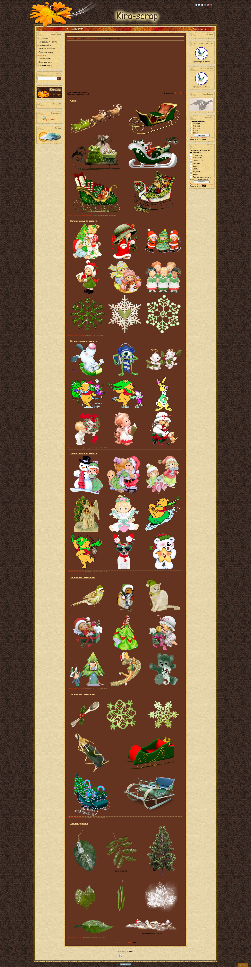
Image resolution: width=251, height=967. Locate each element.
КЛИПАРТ (79, 29)
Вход (207, 29)
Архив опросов (207, 138)
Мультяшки (197, 155)
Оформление (198, 160)
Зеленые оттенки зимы (82, 577)
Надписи (196, 171)
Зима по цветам (91, 38)
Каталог (79, 38)
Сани (73, 101)
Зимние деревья (79, 823)
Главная (70, 29)
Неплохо (196, 128)
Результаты (194, 138)
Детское (196, 163)
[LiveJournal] (211, 5)
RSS (41, 29)
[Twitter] (199, 5)
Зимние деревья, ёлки (74, 937)
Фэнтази (196, 166)
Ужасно (196, 133)
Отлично (196, 124)
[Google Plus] (208, 5)
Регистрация (198, 29)
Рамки (195, 174)
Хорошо (196, 126)
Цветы (195, 169)
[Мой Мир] (205, 5)
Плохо (195, 131)
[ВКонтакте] (196, 5)
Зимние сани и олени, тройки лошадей (80, 215)
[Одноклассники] (202, 5)
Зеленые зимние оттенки (83, 221)
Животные (197, 158)
